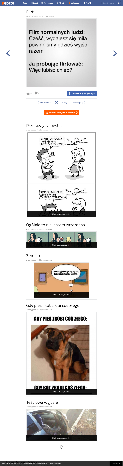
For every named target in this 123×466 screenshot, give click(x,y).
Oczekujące (48, 3)
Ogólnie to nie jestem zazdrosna (55, 225)
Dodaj (25, 3)
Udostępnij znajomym (83, 93)
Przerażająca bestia (44, 126)
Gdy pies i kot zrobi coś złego (53, 306)
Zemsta (33, 256)
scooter (52, 16)
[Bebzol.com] (8, 3)
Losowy (63, 102)
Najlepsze (75, 3)
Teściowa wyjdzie (42, 402)
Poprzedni (45, 102)
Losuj (35, 3)
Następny (78, 102)
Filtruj (61, 3)
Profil (88, 3)
